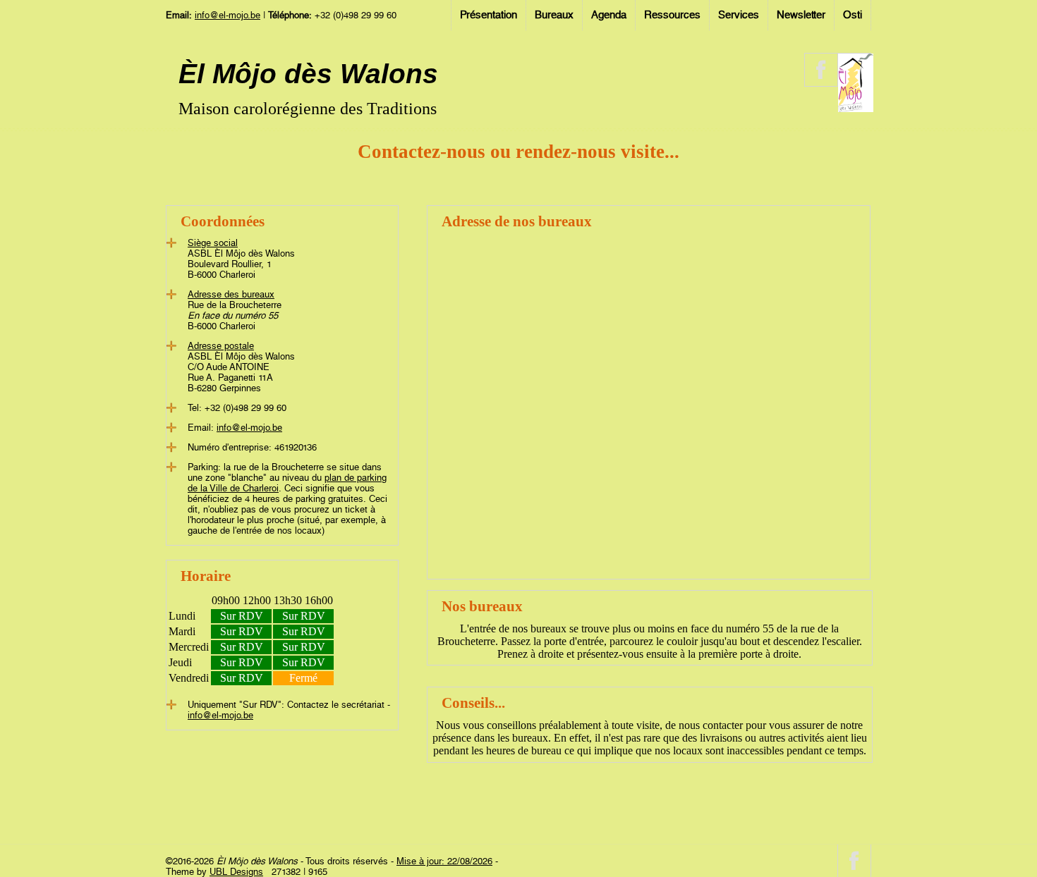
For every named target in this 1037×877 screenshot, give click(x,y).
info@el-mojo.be (227, 15)
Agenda (608, 14)
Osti (852, 14)
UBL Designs (236, 871)
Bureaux (554, 14)
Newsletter (801, 14)
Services (738, 14)
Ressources (672, 14)
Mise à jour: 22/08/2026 (444, 861)
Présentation (488, 14)
